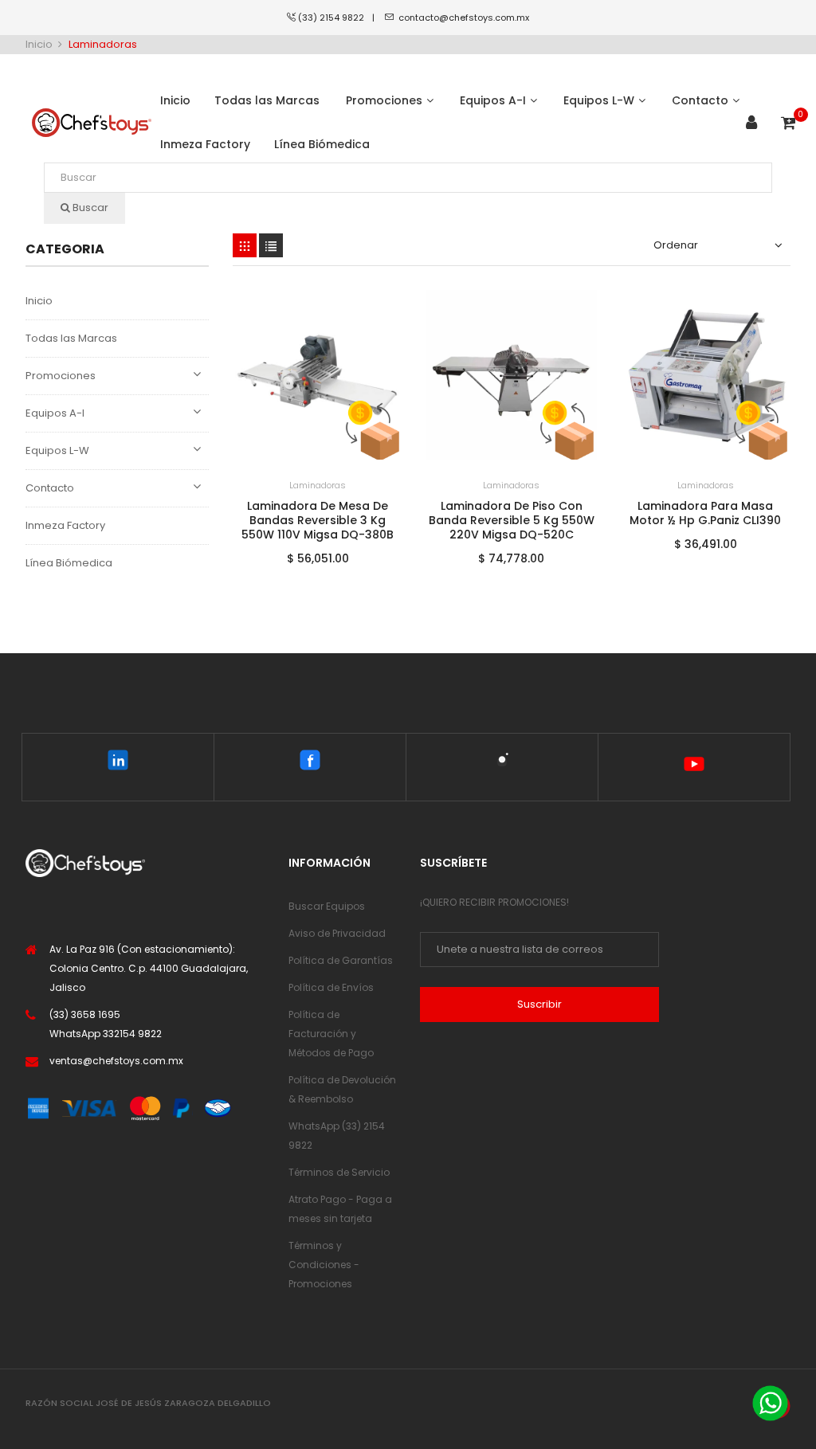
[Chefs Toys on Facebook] (310, 763)
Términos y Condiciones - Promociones (323, 1264)
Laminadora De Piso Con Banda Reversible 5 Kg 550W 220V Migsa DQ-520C (511, 520)
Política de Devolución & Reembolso (342, 1089)
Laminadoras (317, 485)
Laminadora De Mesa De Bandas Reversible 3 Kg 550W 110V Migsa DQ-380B (317, 520)
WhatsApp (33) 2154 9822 (336, 1135)
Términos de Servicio (339, 1172)
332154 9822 (132, 1033)
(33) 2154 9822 (335, 17)
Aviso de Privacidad (337, 933)
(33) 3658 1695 (84, 1014)
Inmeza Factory (65, 525)
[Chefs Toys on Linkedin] (118, 763)
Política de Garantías (340, 960)
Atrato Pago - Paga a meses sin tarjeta (340, 1208)
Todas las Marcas (71, 338)
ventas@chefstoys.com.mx (116, 1060)
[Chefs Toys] (91, 123)
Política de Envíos (331, 987)
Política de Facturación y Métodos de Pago (331, 1033)
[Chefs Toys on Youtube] (694, 767)
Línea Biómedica (69, 562)
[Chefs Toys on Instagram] (502, 763)
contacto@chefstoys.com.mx (463, 17)
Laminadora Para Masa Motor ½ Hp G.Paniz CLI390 (705, 513)
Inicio (39, 300)
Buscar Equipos (326, 906)
